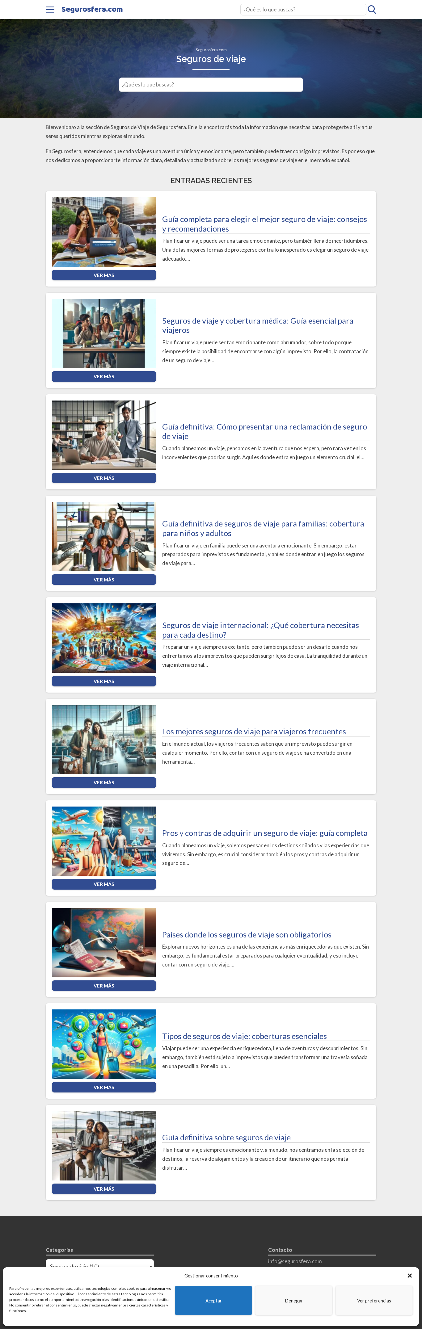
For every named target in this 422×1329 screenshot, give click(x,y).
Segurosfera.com (92, 9)
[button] (410, 1275)
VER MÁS (104, 275)
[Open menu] (50, 9)
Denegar (294, 1300)
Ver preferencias (374, 1300)
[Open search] (372, 9)
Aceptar (213, 1300)
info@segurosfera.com (295, 1261)
